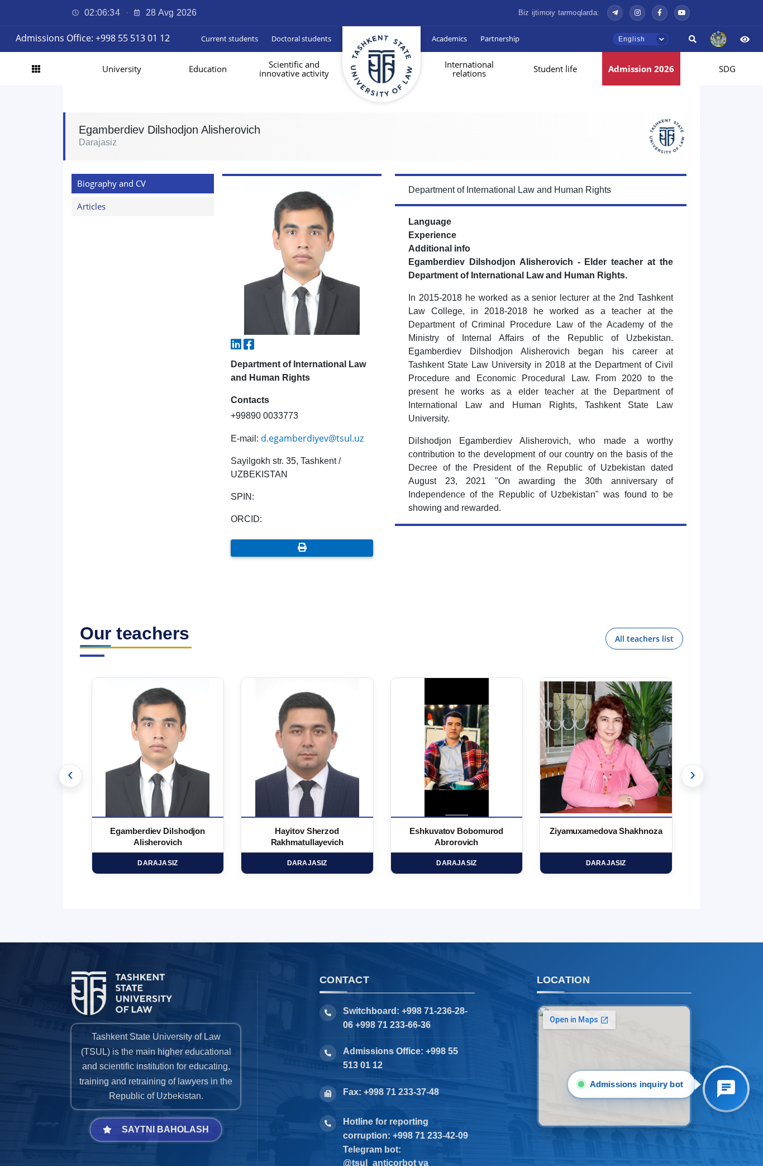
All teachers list (644, 638)
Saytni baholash (165, 1129)
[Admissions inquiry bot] (726, 1089)
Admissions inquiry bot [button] (637, 1084)
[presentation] (70, 776)
